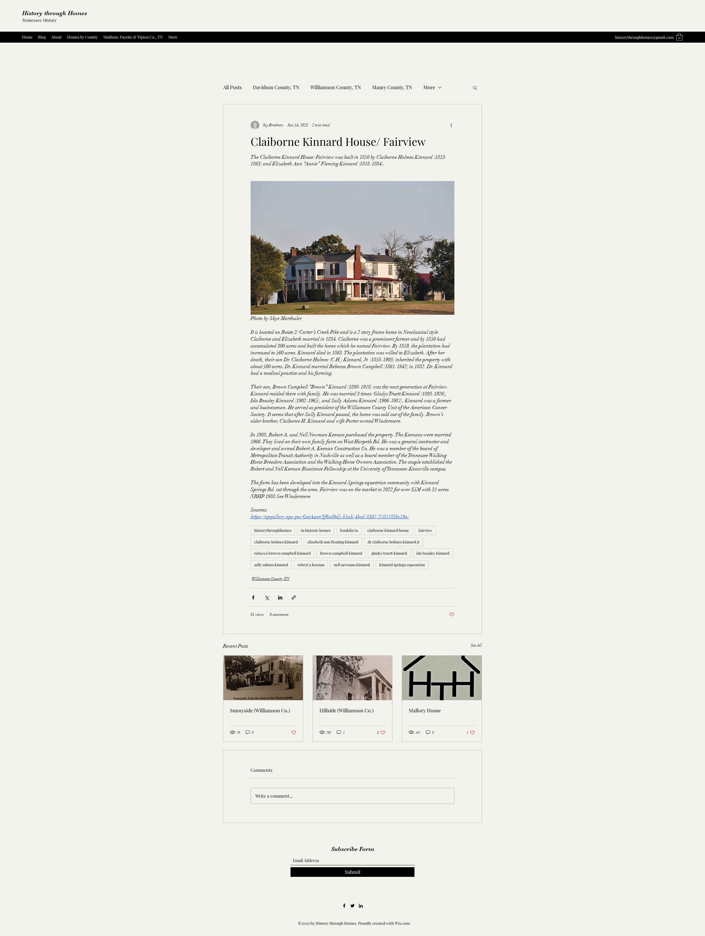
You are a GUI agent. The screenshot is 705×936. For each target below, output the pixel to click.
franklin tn (349, 530)
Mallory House (425, 710)
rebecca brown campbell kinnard (282, 553)
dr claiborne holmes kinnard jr (394, 541)
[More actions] (451, 125)
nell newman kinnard (352, 564)
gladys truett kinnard (389, 553)
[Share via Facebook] (253, 597)
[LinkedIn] (361, 905)
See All (476, 645)
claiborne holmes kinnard (276, 541)
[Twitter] (352, 905)
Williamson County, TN (335, 87)
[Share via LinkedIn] (280, 597)
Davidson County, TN (276, 87)
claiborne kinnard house (388, 530)
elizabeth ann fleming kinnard (332, 541)
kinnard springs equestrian (402, 564)
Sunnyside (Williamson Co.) (260, 710)
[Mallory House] (442, 678)
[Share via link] (293, 597)
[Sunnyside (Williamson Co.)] (263, 678)
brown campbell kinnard (341, 553)
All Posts (232, 87)
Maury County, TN (392, 87)
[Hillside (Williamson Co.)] (352, 678)
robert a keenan (310, 564)
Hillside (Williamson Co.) (346, 710)
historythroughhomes (272, 530)
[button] (679, 37)
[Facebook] (344, 905)
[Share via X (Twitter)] (266, 597)
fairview (425, 530)
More (429, 87)
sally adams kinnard (271, 564)
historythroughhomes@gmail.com (644, 37)
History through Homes (54, 13)
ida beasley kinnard (432, 553)
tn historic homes (315, 530)
